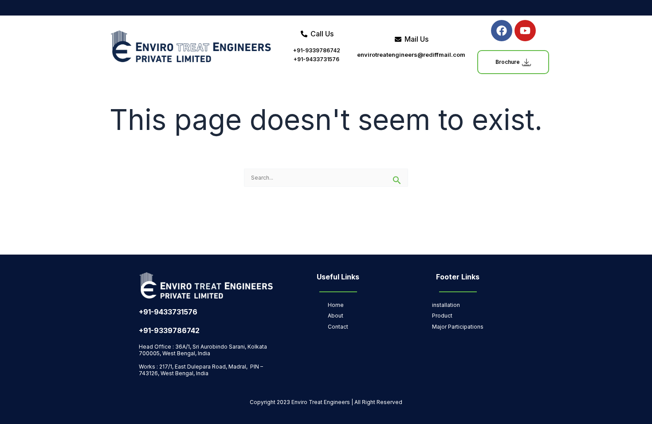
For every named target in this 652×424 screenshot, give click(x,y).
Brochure (507, 62)
